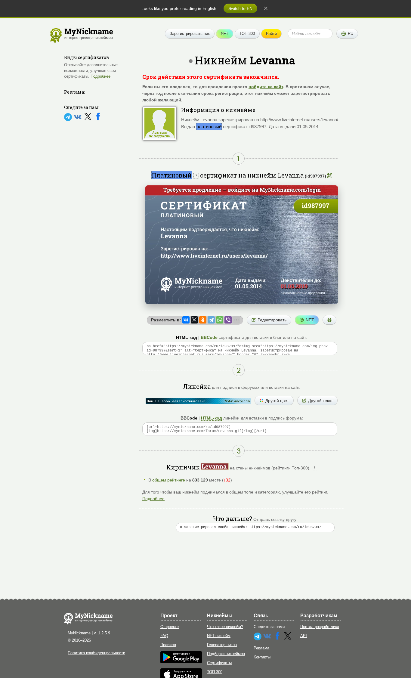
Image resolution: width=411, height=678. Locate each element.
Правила (168, 644)
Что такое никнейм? (225, 626)
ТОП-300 (247, 33)
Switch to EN (240, 8)
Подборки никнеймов (226, 654)
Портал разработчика (319, 626)
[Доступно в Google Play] (181, 662)
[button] (347, 34)
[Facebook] (98, 119)
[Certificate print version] (329, 320)
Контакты (262, 657)
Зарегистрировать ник (190, 33)
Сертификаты (219, 663)
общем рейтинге (168, 480)
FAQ (164, 635)
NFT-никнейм (218, 635)
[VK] (78, 119)
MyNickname (79, 633)
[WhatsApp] (219, 320)
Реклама (261, 648)
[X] (88, 119)
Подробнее (100, 76)
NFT (224, 33)
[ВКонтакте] (186, 320)
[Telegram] (68, 119)
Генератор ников (222, 644)
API (303, 635)
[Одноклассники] (202, 320)
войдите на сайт (266, 86)
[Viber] (228, 320)
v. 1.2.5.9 (102, 633)
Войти (271, 33)
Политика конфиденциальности (96, 653)
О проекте (169, 626)
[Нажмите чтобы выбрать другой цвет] (198, 401)
